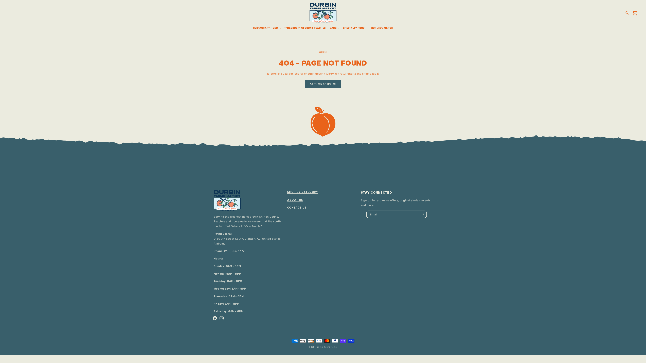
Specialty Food (354, 28)
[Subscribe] (422, 214)
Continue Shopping (323, 83)
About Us (295, 200)
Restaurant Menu (265, 28)
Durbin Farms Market (327, 347)
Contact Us (297, 208)
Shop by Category (302, 192)
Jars (333, 28)
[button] (266, 28)
